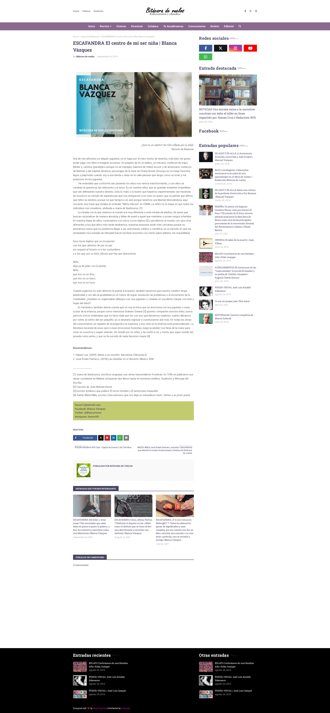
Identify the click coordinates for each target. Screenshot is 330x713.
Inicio (75, 36)
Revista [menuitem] (104, 26)
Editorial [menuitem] (229, 26)
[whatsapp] (205, 56)
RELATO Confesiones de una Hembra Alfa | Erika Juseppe (234, 255)
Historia (86, 11)
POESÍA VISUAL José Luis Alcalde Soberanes (233, 289)
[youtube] (250, 48)
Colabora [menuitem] (153, 26)
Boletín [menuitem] (215, 26)
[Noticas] (228, 90)
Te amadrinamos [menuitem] (173, 26)
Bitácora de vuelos (85, 56)
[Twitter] (101, 438)
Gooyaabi (125, 708)
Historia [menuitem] (121, 26)
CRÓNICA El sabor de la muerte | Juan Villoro (234, 241)
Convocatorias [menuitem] (197, 26)
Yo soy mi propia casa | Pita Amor (232, 301)
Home (76, 11)
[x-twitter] (250, 11)
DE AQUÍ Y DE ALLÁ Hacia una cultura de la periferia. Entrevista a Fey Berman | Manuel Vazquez (235, 193)
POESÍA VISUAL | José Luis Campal (107, 690)
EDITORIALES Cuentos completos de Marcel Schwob (234, 316)
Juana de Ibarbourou (90, 36)
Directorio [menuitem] (137, 26)
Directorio (98, 11)
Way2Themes (99, 708)
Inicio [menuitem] (91, 26)
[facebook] (245, 11)
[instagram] (255, 11)
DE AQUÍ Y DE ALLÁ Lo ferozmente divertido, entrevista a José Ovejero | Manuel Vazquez (234, 157)
